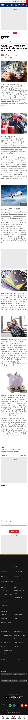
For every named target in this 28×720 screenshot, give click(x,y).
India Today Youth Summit (5, 644)
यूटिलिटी (15, 33)
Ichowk (18, 687)
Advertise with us (4, 562)
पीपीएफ (19, 449)
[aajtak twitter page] (18, 705)
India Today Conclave (6, 635)
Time (15, 618)
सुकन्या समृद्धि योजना (13, 449)
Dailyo (12, 687)
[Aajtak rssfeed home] (22, 705)
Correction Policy (4, 576)
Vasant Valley (4, 590)
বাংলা (21, 1)
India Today (5, 687)
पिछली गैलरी (5, 455)
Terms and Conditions (18, 571)
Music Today (4, 618)
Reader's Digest (18, 614)
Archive (24, 687)
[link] (26, 1)
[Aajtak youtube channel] (25, 705)
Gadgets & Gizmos (6, 622)
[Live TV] (22, 5)
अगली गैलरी (23, 455)
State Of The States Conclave (19, 644)
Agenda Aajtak (18, 631)
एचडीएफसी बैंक (3, 451)
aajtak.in (7, 54)
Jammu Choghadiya (6, 674)
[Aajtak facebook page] (14, 705)
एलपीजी (2, 449)
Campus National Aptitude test (5, 603)
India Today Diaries (19, 590)
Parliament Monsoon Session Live (9, 680)
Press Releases (17, 576)
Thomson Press (18, 597)
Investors (3, 566)
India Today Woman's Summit (19, 637)
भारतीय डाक (16, 451)
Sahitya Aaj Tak (5, 631)
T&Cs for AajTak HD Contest (7, 581)
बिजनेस (9, 33)
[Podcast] (16, 5)
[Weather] (12, 5)
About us (3, 557)
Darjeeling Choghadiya (19, 674)
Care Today (4, 663)
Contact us (16, 557)
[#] (10, 42)
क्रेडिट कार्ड (6, 449)
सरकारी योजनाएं (10, 451)
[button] (24, 718)
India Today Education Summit (6, 652)
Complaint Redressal (18, 562)
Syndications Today (15, 712)
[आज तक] (3, 4)
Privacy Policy (4, 571)
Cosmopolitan (4, 614)
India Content (17, 663)
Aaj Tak (14, 1)
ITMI (2, 598)
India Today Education (6, 594)
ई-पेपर (18, 1)
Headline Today (18, 667)
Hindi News (3, 33)
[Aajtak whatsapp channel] (10, 705)
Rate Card (16, 566)
